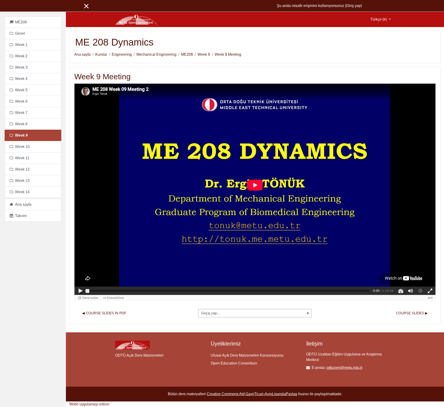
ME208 (187, 54)
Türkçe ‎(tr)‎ (379, 19)
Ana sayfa (82, 54)
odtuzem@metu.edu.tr (344, 368)
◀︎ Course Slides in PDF (104, 313)
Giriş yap (353, 6)
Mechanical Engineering (156, 54)
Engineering (122, 54)
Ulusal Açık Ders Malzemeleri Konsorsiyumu (247, 355)
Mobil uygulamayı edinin (89, 404)
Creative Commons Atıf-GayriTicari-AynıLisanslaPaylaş (252, 394)
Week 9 (203, 54)
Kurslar (101, 54)
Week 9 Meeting (228, 54)
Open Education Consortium (234, 363)
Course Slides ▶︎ (412, 313)
